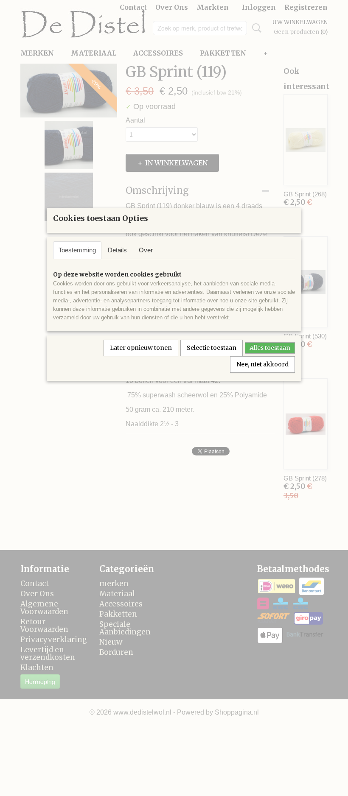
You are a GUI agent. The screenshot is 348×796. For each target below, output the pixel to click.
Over (146, 250)
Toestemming (77, 250)
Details (117, 250)
